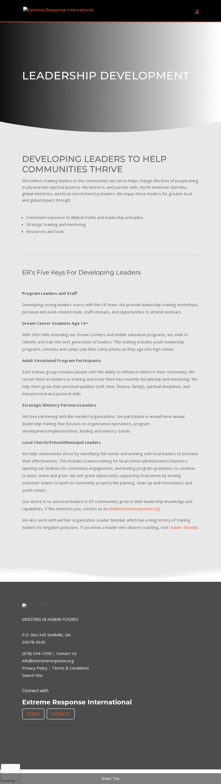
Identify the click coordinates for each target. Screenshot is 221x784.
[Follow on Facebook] (27, 732)
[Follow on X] (39, 732)
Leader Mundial (183, 527)
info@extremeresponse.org (134, 508)
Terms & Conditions (70, 668)
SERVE (33, 714)
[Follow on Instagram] (51, 732)
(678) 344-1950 (37, 653)
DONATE (60, 714)
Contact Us (66, 653)
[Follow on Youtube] (74, 732)
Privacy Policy (34, 668)
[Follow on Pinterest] (62, 732)
